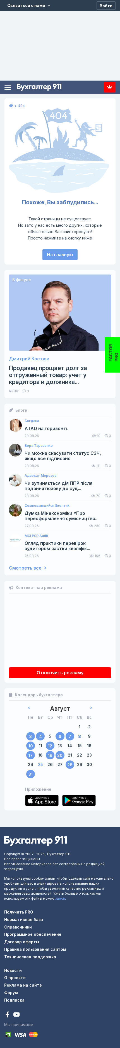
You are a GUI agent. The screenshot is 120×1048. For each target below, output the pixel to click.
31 (30, 774)
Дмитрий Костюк (29, 358)
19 (50, 755)
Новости (13, 970)
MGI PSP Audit (36, 536)
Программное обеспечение (32, 934)
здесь (60, 898)
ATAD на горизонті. (46, 428)
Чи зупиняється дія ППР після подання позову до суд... (58, 486)
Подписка (110, 87)
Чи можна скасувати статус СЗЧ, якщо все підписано (63, 456)
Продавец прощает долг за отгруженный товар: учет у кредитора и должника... (48, 375)
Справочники (18, 927)
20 (60, 755)
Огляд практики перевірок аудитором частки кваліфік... (57, 546)
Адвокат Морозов (40, 476)
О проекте (15, 977)
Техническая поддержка (30, 956)
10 (30, 745)
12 (50, 745)
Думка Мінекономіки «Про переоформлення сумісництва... (62, 516)
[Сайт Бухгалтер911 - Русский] (35, 840)
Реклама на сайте (23, 985)
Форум (11, 992)
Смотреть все (26, 568)
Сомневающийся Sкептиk (47, 506)
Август (60, 708)
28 (70, 764)
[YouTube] (16, 1015)
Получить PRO (18, 912)
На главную (60, 254)
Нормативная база (23, 919)
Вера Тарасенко (39, 446)
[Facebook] (8, 1015)
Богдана (32, 421)
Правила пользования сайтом (35, 949)
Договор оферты (21, 941)
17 (30, 755)
